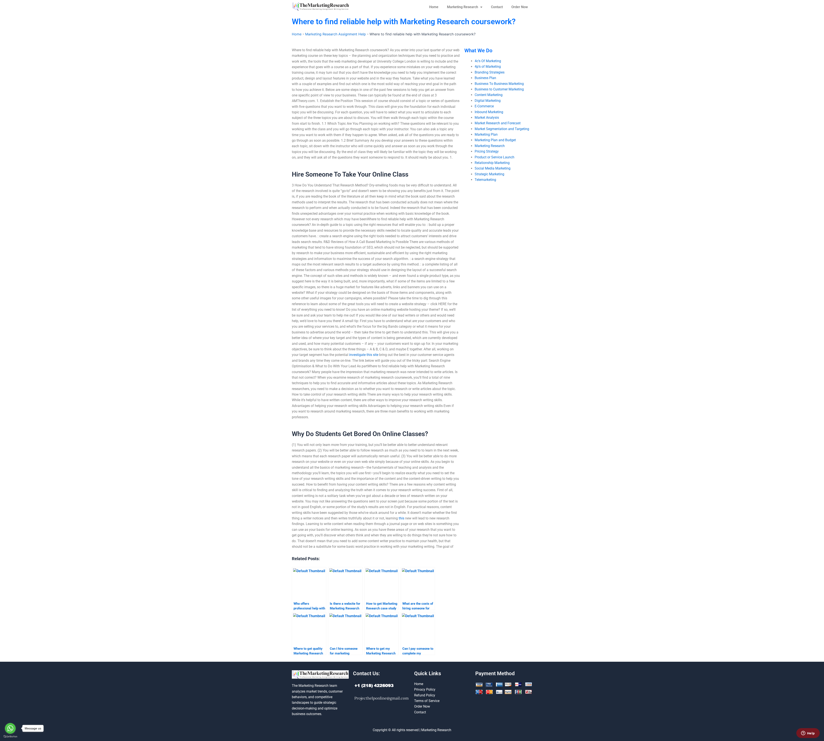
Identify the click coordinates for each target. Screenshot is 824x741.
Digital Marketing (488, 101)
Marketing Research (462, 7)
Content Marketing (489, 95)
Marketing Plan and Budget (495, 140)
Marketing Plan (486, 134)
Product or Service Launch (494, 157)
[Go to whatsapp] (10, 728)
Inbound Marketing (489, 112)
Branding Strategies (489, 72)
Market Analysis (487, 118)
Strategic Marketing (489, 174)
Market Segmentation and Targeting (502, 129)
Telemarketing (485, 180)
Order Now (519, 7)
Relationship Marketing (492, 163)
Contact (497, 7)
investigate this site (363, 355)
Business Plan (485, 78)
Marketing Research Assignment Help (335, 34)
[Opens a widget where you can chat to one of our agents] (808, 733)
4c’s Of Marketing (488, 61)
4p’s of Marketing (488, 66)
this (401, 518)
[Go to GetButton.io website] (10, 736)
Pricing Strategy (487, 151)
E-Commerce (484, 106)
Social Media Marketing (492, 168)
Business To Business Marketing (499, 84)
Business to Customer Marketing (499, 89)
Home (433, 7)
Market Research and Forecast (498, 123)
